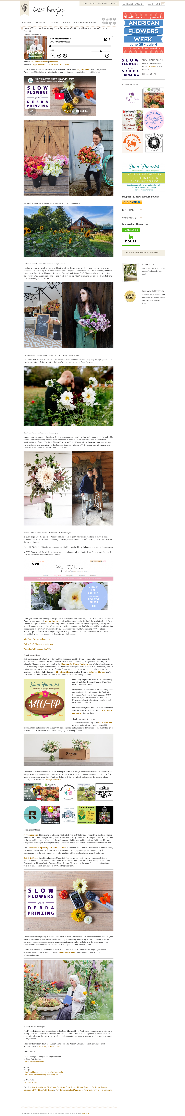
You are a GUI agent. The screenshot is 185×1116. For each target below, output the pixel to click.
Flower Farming (83, 1087)
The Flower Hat (63, 671)
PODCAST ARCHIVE (149, 74)
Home (84, 3)
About (92, 3)
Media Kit (41, 23)
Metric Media (85, 1113)
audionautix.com (30, 1082)
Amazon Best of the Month (153, 291)
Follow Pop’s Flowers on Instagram (38, 644)
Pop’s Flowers (83, 69)
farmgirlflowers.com (54, 779)
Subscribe (102, 3)
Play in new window (39, 61)
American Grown (39, 1087)
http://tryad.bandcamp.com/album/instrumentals (43, 1072)
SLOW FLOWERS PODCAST (152, 60)
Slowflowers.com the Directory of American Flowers (77, 1089)
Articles (54, 23)
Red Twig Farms (31, 857)
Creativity (61, 1087)
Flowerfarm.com (31, 834)
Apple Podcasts (39, 64)
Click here (152, 66)
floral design (71, 1087)
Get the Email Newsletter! (133, 3)
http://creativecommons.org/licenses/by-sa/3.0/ (42, 1074)
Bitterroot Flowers (97, 671)
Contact (113, 3)
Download (53, 61)
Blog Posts (51, 1087)
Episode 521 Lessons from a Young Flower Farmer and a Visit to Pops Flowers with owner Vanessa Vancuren (65, 30)
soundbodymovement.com (49, 1046)
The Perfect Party (148, 264)
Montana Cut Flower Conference (75, 663)
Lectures (26, 23)
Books (66, 23)
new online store (52, 620)
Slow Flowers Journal (85, 23)
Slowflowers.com (105, 722)
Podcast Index (52, 64)
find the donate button (67, 952)
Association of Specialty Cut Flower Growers (46, 847)
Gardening (96, 1087)
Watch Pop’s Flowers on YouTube (37, 649)
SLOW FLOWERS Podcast (43, 1089)
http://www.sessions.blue (34, 1061)
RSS (61, 64)
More (67, 64)
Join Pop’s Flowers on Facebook (37, 639)
